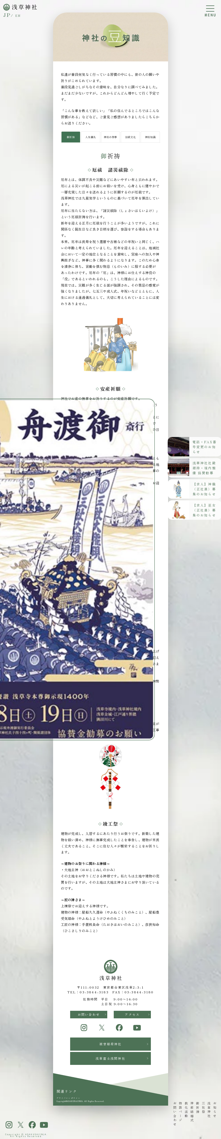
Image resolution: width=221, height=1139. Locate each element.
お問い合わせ (89, 1014)
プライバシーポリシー (69, 1098)
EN (18, 16)
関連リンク (67, 1091)
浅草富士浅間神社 (110, 1058)
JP (7, 14)
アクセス (132, 1014)
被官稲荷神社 (110, 1044)
